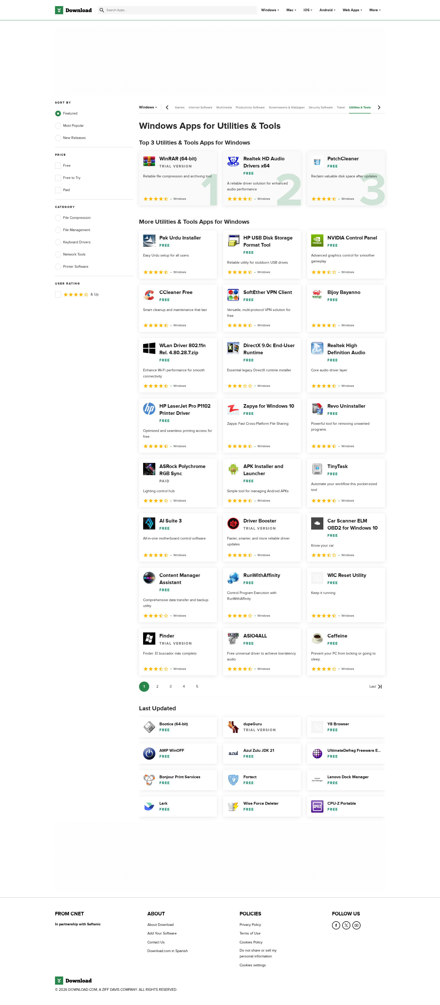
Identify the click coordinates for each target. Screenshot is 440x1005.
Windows (268, 10)
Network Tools (74, 254)
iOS (306, 10)
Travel (341, 107)
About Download (160, 925)
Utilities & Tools (360, 107)
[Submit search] (102, 10)
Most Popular (73, 125)
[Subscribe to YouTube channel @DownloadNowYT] (356, 925)
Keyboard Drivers (77, 242)
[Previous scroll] (167, 107)
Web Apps (351, 10)
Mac (289, 10)
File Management (76, 230)
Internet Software (200, 107)
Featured (70, 113)
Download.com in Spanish (167, 951)
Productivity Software (250, 107)
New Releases (74, 138)
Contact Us (156, 942)
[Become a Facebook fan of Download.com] (336, 925)
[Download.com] (73, 10)
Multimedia (224, 107)
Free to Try (71, 178)
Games (180, 107)
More (373, 10)
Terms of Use (250, 933)
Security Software (321, 107)
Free (67, 165)
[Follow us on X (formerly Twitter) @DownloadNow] (346, 925)
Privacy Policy (250, 925)
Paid (66, 190)
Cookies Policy (251, 942)
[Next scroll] (379, 107)
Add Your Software (162, 933)
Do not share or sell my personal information (258, 954)
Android (326, 10)
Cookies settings (253, 965)
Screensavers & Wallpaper (287, 107)
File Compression (77, 218)
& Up (95, 294)
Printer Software (75, 266)
